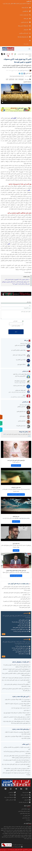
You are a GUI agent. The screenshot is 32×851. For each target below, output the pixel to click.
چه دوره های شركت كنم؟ (16, 575)
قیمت (16, 79)
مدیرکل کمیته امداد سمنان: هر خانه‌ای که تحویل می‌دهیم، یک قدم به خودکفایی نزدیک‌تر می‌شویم (16, 3)
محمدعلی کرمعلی (21, 421)
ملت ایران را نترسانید (16, 487)
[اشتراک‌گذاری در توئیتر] (22, 73)
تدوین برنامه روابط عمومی (25, 813)
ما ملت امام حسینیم (16, 465)
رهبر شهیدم (16, 550)
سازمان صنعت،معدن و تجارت (19, 385)
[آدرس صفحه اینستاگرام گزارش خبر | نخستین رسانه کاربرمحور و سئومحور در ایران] (26, 789)
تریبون (24, 395)
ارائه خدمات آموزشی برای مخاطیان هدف (21, 627)
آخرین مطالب (25, 744)
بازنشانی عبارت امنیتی (16, 326)
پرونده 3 (1, 430)
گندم (7, 79)
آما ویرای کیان (12, 846)
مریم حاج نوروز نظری (21, 411)
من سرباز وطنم (16, 516)
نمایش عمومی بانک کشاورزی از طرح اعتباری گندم (17, 279)
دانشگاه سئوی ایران (21, 364)
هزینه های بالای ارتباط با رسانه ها (22, 646)
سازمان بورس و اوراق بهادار (20, 381)
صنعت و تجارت (28, 54)
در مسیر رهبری (16, 521)
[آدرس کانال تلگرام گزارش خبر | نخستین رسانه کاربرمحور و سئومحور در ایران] (16, 789)
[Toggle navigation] (29, 49)
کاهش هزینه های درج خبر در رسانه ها (21, 631)
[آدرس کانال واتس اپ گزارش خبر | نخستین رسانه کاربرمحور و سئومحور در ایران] (11, 789)
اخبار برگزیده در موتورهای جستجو (20, 662)
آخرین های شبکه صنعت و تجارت (20, 696)
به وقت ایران (26, 710)
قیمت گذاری (11, 79)
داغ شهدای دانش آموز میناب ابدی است (16, 460)
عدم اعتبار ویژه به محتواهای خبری (22, 652)
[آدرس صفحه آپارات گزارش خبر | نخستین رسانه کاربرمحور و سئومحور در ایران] (5, 789)
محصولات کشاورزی (27, 82)
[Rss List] (16, 40)
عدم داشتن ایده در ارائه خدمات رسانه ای (21, 650)
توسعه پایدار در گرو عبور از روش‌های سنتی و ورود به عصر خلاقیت (15, 677)
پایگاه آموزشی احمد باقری (20, 345)
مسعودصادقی (22, 416)
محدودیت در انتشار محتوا (24, 654)
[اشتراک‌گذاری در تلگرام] (19, 73)
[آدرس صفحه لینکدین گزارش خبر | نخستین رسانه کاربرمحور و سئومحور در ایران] (21, 789)
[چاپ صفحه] (4, 54)
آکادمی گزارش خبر (26, 815)
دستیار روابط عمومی (26, 818)
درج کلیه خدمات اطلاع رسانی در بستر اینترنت (20, 629)
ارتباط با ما (28, 820)
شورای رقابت (21, 79)
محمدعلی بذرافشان (21, 406)
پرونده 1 (1, 417)
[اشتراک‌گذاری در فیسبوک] (24, 73)
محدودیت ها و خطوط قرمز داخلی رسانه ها (20, 648)
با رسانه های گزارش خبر (23, 70)
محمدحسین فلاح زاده (20, 426)
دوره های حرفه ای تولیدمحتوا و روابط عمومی (16, 570)
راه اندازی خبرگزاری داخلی (24, 620)
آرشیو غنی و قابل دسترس (24, 624)
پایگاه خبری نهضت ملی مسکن (19, 355)
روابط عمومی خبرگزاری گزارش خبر (18, 350)
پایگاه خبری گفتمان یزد (20, 359)
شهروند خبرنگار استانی (26, 809)
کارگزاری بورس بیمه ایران (20, 376)
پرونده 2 (1, 423)
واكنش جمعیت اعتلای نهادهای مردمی (16, 494)
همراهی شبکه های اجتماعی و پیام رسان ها (20, 622)
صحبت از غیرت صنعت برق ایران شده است (20, 708)
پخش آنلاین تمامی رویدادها (23, 626)
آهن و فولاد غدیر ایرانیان (20, 390)
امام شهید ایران (16, 543)
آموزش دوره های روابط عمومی (24, 811)
